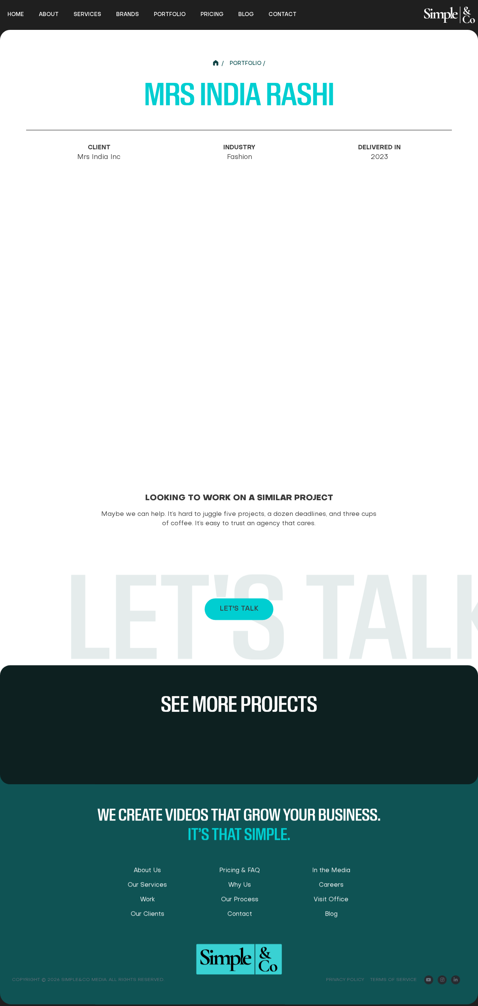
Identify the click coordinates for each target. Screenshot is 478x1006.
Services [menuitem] (87, 14)
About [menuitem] (49, 14)
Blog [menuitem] (246, 14)
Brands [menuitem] (127, 14)
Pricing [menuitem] (212, 14)
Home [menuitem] (15, 14)
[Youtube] (428, 979)
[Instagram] (442, 979)
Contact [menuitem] (283, 14)
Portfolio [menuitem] (170, 14)
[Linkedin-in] (455, 979)
